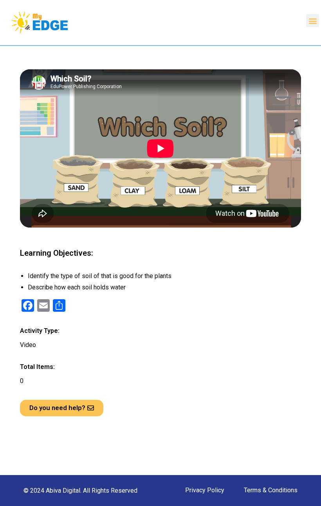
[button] (312, 20)
